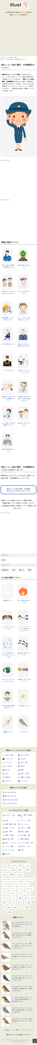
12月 (9, 803)
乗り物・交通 (9, 839)
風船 (10, 912)
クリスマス (24, 781)
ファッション (25, 824)
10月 (12, 800)
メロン (28, 893)
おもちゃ (5, 870)
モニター (5, 898)
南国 (20, 898)
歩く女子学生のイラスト (8, 345)
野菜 (4, 912)
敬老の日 (8, 777)
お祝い (20, 870)
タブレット (25, 884)
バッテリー (29, 888)
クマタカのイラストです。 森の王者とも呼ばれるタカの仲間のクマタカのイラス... (22, 935)
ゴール (32, 879)
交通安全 (5, 570)
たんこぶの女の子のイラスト (24, 292)
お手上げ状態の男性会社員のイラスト (8, 706)
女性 (14, 570)
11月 (16, 800)
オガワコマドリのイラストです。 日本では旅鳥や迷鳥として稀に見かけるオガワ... (22, 1010)
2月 (16, 803)
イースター (8, 762)
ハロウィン (8, 781)
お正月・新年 (9, 755)
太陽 (32, 898)
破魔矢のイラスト (8, 732)
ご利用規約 (14, 88)
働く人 (21, 570)
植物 (29, 902)
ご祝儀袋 (11, 874)
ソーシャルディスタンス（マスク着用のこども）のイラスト (24, 628)
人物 (3, 560)
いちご (27, 865)
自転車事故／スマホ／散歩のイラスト (8, 318)
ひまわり (19, 874)
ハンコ (20, 888)
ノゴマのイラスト (24, 732)
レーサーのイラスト (8, 370)
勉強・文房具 (25, 831)
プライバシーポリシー (27, 1030)
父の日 (7, 770)
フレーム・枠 (9, 850)
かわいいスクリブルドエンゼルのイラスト (8, 680)
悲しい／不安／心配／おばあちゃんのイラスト (24, 319)
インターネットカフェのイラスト (8, 627)
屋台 (4, 902)
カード (17, 879)
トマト (13, 888)
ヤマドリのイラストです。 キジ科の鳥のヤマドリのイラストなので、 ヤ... (22, 956)
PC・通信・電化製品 (26, 816)
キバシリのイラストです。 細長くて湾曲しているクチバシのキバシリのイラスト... (22, 946)
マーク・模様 (9, 846)
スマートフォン (14, 884)
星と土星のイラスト (24, 705)
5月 (15, 792)
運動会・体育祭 (25, 777)
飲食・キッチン (10, 828)
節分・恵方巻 (25, 755)
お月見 (13, 870)
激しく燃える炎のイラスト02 (24, 601)
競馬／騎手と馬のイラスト (24, 266)
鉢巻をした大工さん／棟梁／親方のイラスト (24, 345)
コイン (24, 879)
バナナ (5, 893)
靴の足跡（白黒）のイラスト (24, 654)
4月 (12, 792)
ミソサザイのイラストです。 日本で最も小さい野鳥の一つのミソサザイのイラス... (22, 967)
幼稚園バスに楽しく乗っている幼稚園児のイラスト (8, 398)
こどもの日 (8, 766)
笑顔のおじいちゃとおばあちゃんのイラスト (8, 292)
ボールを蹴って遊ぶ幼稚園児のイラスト (8, 424)
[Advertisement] (18, 37)
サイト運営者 (15, 1030)
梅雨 (22, 770)
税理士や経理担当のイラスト (8, 450)
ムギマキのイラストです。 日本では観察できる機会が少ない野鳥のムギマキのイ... (22, 988)
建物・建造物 (25, 839)
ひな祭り (23, 758)
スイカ (5, 884)
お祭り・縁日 (25, 773)
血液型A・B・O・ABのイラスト (24, 680)
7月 (12, 796)
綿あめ (15, 907)
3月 (9, 792)
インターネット (7, 879)
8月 (15, 796)
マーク (20, 893)
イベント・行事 (25, 820)
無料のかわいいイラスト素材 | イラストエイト (18, 1034)
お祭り (28, 870)
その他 (7, 854)
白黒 (22, 850)
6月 (9, 796)
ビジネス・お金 (10, 815)
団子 (26, 898)
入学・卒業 (24, 762)
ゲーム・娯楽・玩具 (27, 842)
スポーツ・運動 (25, 828)
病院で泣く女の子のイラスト (24, 424)
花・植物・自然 (25, 835)
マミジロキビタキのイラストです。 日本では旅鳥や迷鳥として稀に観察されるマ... (22, 999)
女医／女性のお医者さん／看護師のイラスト (8, 266)
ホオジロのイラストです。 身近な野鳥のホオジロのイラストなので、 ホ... (22, 1021)
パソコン (12, 893)
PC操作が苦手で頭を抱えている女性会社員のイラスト (24, 398)
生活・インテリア (10, 842)
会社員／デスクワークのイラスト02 (24, 371)
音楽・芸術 (8, 831)
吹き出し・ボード (26, 846)
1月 (13, 803)
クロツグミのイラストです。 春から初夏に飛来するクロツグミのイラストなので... (22, 978)
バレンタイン (9, 758)
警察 (29, 570)
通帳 (26, 907)
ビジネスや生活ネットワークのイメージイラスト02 (8, 655)
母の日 (23, 766)
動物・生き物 (9, 835)
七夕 (6, 773)
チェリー (5, 888)
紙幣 (8, 907)
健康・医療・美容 (10, 824)
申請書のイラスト (8, 600)
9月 (9, 800)
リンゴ (13, 898)
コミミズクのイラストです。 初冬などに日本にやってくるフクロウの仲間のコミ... (22, 924)
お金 (4, 874)
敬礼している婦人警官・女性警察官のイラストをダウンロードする (18, 490)
